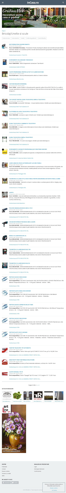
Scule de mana (6, 38)
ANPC (3, 475)
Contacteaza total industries (17, 203)
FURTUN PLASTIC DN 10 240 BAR (18, 332)
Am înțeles (54, 490)
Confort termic (37, 471)
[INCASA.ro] (33, 3)
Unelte (22, 38)
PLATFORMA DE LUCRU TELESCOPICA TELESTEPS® (23, 111)
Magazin (3, 30)
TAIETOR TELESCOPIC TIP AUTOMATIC (20, 348)
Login (35, 466)
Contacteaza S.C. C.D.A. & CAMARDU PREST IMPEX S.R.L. (24, 355)
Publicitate (4, 466)
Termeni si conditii (6, 473)
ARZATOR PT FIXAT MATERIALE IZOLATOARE (21, 360)
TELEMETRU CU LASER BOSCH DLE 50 (19, 263)
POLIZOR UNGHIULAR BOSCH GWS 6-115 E (20, 208)
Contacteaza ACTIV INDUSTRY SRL (19, 217)
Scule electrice (15, 38)
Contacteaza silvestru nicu (16, 79)
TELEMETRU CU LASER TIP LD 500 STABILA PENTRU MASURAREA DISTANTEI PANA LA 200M (34, 178)
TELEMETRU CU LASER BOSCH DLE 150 (19, 249)
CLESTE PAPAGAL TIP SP (16, 372)
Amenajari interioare (39, 469)
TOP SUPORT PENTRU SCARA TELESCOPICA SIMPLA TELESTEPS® (27, 99)
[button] (2, 2)
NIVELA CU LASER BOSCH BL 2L (17, 235)
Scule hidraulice (42, 38)
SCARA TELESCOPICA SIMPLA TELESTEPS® (21, 137)
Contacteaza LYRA (14, 286)
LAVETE (11, 192)
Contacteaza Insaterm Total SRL (18, 55)
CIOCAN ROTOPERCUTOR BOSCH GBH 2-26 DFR (22, 222)
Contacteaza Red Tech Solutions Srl (19, 106)
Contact (4, 469)
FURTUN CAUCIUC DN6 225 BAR (17, 318)
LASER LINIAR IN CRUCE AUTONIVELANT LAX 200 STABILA (25, 163)
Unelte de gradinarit (31, 38)
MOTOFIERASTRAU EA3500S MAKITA (19, 44)
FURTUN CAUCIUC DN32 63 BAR (17, 277)
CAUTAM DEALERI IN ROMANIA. (18, 84)
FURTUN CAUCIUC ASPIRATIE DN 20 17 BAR (21, 304)
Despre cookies (6, 471)
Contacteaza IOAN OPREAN (17, 67)
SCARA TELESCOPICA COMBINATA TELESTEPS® (22, 123)
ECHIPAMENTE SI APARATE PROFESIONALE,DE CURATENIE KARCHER (28, 149)
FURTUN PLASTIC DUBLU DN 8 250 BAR (20, 291)
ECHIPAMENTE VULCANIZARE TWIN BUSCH (21, 60)
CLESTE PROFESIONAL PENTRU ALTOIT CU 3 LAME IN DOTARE (26, 72)
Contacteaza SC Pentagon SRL (17, 174)
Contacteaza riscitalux (15, 94)
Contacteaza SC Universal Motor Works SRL (21, 158)
